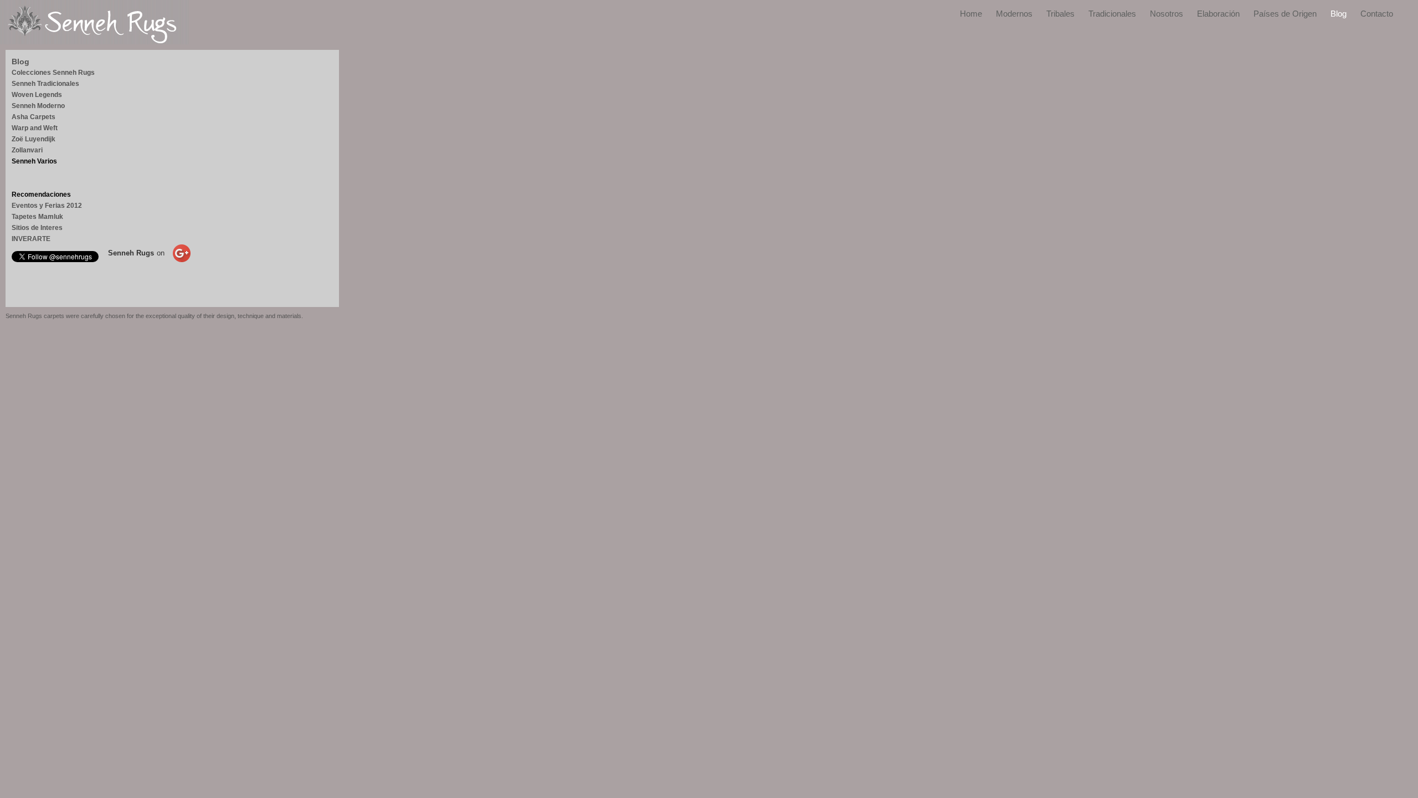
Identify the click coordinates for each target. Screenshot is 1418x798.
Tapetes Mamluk (37, 217)
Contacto (1376, 13)
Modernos (1014, 13)
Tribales (1060, 13)
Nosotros (1166, 13)
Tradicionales (1112, 13)
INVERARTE (31, 239)
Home (971, 13)
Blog (1338, 13)
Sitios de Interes (37, 228)
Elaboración (1218, 13)
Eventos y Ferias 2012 (47, 205)
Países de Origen (1285, 13)
